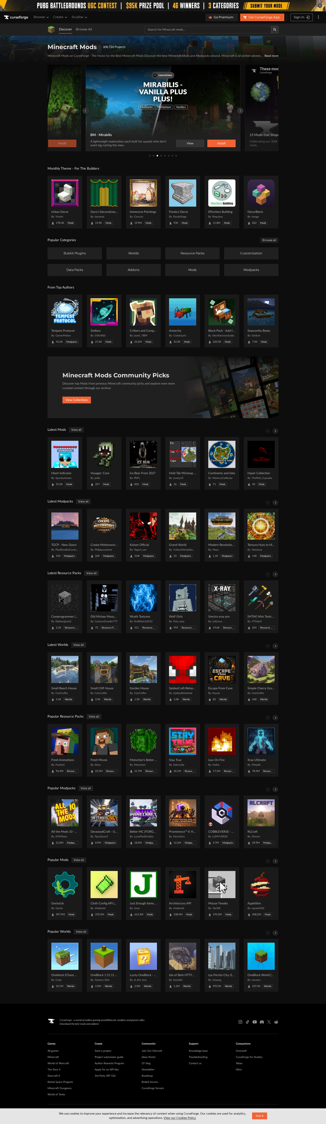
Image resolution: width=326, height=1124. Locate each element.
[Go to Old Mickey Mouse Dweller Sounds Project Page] (104, 606)
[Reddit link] (276, 1022)
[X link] (269, 1022)
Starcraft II (54, 1076)
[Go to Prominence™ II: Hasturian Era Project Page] (182, 821)
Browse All (84, 29)
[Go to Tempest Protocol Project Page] (65, 321)
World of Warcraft (58, 1063)
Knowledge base (198, 1051)
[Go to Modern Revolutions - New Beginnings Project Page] (222, 535)
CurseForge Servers (153, 1088)
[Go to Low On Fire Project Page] (222, 750)
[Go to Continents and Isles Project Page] (222, 463)
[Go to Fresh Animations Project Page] (65, 750)
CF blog (146, 1063)
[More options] (318, 17)
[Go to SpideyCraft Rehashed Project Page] (182, 678)
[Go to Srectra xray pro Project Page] (222, 606)
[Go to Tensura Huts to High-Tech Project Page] (261, 535)
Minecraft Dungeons (60, 1088)
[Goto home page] (16, 17)
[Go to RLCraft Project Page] (261, 821)
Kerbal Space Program (60, 1082)
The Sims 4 (54, 1069)
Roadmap (147, 1076)
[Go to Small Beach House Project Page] (65, 678)
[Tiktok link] (247, 1022)
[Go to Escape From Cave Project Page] (222, 678)
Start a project (103, 1051)
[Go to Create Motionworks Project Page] (104, 535)
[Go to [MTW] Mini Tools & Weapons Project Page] (261, 606)
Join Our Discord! (152, 1051)
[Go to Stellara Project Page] (104, 321)
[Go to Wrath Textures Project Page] (143, 606)
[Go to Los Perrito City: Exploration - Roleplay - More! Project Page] (222, 965)
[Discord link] (262, 1022)
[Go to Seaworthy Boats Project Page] (261, 321)
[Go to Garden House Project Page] (143, 678)
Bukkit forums (150, 1082)
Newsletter (148, 1069)
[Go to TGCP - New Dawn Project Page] (65, 535)
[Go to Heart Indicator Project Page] (65, 463)
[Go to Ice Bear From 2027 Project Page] (143, 463)
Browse (39, 17)
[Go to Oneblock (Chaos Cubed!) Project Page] (65, 965)
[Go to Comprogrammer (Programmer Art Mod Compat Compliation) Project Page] (65, 606)
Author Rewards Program (109, 1063)
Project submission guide (109, 1057)
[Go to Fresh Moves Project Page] (104, 750)
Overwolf (241, 1051)
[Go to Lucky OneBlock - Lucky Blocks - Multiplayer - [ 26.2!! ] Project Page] (143, 965)
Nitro (239, 1069)
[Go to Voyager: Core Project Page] (104, 463)
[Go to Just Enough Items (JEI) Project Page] (143, 893)
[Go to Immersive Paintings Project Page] (143, 202)
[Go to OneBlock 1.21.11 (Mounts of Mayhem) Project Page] (104, 965)
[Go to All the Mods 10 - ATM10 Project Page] (65, 821)
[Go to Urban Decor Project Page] (65, 202)
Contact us (195, 1063)
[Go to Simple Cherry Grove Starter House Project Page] (261, 678)
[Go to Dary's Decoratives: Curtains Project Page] (104, 202)
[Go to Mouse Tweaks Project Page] (222, 893)
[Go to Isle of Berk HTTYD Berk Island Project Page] (182, 965)
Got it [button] (260, 1115)
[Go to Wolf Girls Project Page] (182, 606)
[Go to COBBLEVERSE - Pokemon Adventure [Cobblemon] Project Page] (222, 821)
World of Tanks (56, 1094)
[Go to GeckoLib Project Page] (65, 893)
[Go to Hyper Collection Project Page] (261, 463)
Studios (77, 17)
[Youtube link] (254, 1022)
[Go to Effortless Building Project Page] (222, 202)
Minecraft (53, 1057)
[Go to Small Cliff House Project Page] (104, 678)
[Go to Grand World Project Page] (182, 535)
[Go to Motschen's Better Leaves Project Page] (143, 750)
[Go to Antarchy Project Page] (182, 321)
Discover (65, 29)
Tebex (239, 1063)
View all (76, 430)
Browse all (269, 240)
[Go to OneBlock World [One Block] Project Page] (261, 965)
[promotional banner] (163, 5)
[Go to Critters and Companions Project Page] (143, 321)
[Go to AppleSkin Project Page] (261, 893)
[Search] (275, 29)
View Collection (210, 143)
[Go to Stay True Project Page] (182, 750)
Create (58, 17)
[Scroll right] (275, 431)
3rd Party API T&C (105, 1076)
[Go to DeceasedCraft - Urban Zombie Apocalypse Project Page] (104, 821)
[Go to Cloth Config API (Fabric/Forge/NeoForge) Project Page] (104, 893)
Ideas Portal (148, 1057)
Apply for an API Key (107, 1069)
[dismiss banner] (320, 5)
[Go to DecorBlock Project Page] (261, 202)
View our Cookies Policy (180, 1117)
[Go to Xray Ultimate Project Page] (261, 750)
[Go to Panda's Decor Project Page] (182, 202)
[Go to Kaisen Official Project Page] (143, 535)
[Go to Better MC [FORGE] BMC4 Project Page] (143, 821)
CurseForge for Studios (249, 1057)
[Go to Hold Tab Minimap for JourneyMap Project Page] (182, 463)
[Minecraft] (51, 29)
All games (53, 1051)
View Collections (76, 400)
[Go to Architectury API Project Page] (182, 893)
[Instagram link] (240, 1022)
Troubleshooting (198, 1057)
